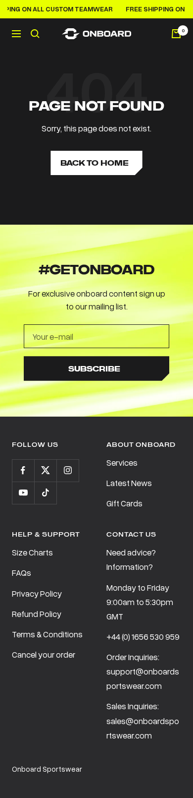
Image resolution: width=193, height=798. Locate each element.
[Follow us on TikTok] (45, 493)
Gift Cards (124, 503)
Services (122, 462)
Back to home (94, 163)
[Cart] (176, 33)
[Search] (35, 33)
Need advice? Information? (131, 559)
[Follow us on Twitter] (45, 470)
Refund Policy (36, 614)
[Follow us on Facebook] (23, 470)
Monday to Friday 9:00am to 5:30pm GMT (139, 601)
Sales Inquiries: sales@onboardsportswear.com (142, 720)
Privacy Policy (37, 593)
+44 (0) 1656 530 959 (143, 636)
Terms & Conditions (47, 634)
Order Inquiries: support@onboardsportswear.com (142, 671)
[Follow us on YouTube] (23, 493)
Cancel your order (43, 654)
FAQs (21, 572)
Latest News (129, 483)
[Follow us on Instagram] (67, 470)
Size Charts (32, 552)
